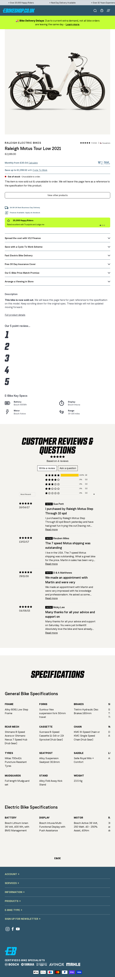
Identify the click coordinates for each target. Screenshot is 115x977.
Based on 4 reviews (57, 461)
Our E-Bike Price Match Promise (22, 272)
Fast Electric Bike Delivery (18, 255)
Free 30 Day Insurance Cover (20, 264)
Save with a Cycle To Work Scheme (24, 246)
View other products (57, 195)
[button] (85, 143)
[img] (25, 503)
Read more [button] (51, 529)
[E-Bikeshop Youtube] (18, 929)
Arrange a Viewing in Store (19, 281)
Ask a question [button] (68, 468)
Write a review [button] (47, 468)
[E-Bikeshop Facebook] (12, 929)
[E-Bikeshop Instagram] (7, 929)
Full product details (15, 315)
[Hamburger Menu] (108, 10)
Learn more (72, 24)
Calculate (33, 162)
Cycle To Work (40, 170)
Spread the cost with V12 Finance (23, 238)
